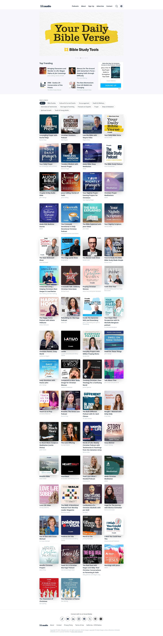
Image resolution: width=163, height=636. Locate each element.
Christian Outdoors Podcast (68, 136)
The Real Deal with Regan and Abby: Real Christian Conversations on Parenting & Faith (92, 568)
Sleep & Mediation (108, 107)
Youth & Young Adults (62, 110)
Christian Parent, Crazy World (48, 352)
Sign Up (91, 6)
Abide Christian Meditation (110, 477)
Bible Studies (52, 103)
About (83, 6)
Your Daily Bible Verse (112, 135)
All (42, 103)
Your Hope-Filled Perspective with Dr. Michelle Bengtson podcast (112, 321)
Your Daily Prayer (46, 164)
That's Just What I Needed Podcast (89, 477)
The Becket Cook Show (91, 258)
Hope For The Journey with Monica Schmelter (113, 506)
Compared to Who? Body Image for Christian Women (70, 382)
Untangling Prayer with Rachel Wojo (48, 136)
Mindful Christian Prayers (46, 566)
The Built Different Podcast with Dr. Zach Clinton (91, 413)
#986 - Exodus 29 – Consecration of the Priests (55, 85)
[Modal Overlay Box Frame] (111, 76)
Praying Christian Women (89, 288)
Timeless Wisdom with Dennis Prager (69, 165)
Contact (109, 6)
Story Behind (109, 443)
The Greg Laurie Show (69, 258)
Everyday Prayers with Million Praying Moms (91, 352)
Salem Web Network (77, 632)
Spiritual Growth (46, 110)
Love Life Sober (45, 505)
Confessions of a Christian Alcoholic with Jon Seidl (92, 507)
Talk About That (110, 380)
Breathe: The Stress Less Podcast (70, 412)
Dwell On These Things (113, 351)
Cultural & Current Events (67, 103)
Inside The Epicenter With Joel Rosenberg (90, 319)
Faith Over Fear (110, 287)
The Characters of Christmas (46, 600)
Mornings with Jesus (112, 565)
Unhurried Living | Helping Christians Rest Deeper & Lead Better (48, 289)
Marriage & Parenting (67, 107)
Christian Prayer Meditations (110, 194)
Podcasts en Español (84, 107)
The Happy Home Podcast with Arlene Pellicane (47, 320)
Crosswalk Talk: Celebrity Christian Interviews (70, 288)
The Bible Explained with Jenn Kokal (92, 225)
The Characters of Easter (70, 599)
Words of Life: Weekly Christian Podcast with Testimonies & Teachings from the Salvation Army (92, 446)
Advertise (100, 6)
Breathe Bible (44, 476)
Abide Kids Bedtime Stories (46, 225)
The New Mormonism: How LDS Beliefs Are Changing (85, 85)
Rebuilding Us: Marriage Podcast (70, 319)
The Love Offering (68, 443)
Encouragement (84, 103)
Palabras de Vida (67, 536)
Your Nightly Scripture (112, 224)
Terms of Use (79, 625)
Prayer (96, 107)
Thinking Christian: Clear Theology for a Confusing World (92, 382)
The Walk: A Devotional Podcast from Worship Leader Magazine (70, 507)
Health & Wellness (98, 103)
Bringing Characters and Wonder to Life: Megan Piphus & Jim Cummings (57, 70)
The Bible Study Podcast (113, 164)
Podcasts (75, 6)
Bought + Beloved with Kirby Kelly (113, 412)
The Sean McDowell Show (46, 259)
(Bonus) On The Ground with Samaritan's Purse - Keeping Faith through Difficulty (86, 72)
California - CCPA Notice (93, 625)
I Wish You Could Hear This (112, 537)
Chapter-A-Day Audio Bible (47, 194)
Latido (63, 351)
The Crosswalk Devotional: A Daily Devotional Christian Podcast (69, 227)
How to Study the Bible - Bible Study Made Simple (113, 259)
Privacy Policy (68, 625)
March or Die (88, 536)
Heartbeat (65, 476)
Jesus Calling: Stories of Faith (70, 194)
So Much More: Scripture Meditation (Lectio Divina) (48, 445)
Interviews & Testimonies (49, 107)
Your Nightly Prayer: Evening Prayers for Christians (90, 195)
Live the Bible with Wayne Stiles (90, 136)
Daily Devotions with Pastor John (47, 381)
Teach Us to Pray (45, 411)
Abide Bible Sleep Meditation (89, 165)
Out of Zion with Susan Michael (48, 537)
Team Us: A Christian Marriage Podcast (69, 566)
